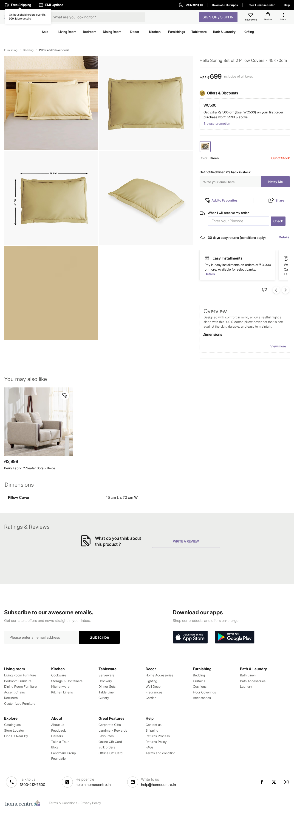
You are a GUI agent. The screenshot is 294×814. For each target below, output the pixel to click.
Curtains (199, 681)
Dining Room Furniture (20, 686)
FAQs (149, 747)
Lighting (151, 681)
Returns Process (158, 736)
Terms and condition (160, 753)
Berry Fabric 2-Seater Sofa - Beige (29, 468)
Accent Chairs (14, 692)
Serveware (106, 675)
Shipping (152, 730)
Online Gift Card (110, 742)
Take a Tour (60, 742)
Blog (54, 747)
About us (57, 725)
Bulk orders (107, 747)
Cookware (58, 675)
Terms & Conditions (63, 803)
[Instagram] (286, 782)
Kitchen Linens (62, 692)
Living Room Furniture (20, 675)
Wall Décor (154, 686)
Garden (151, 698)
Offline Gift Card (110, 753)
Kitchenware (60, 686)
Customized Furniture (19, 703)
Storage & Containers (66, 681)
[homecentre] (23, 802)
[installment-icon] (286, 258)
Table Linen (107, 692)
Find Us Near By (16, 736)
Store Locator (14, 730)
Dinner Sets (107, 686)
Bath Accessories (253, 681)
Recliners (11, 698)
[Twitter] (274, 782)
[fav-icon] (251, 15)
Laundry (246, 686)
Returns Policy (156, 742)
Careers (57, 736)
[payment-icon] (207, 258)
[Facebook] (261, 782)
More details (23, 18)
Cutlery (104, 698)
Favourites (106, 736)
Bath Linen (248, 675)
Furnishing (10, 50)
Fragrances (154, 692)
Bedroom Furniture (17, 681)
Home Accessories (159, 675)
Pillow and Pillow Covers (54, 50)
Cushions (199, 686)
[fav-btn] (64, 395)
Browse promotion (217, 123)
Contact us (153, 725)
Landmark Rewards (113, 730)
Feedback (58, 730)
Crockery (105, 681)
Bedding (28, 50)
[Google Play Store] (234, 637)
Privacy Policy (90, 803)
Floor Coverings (204, 692)
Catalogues (12, 725)
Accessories (202, 698)
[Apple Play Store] (190, 637)
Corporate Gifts (110, 725)
